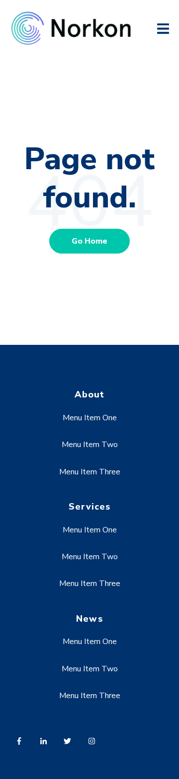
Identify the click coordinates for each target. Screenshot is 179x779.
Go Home (89, 241)
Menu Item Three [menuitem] (89, 471)
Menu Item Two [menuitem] (90, 444)
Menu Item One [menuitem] (90, 417)
